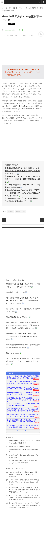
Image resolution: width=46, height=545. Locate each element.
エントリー (12, 373)
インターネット (18, 8)
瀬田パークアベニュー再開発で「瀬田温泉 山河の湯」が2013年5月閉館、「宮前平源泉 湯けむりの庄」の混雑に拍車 (23, 325)
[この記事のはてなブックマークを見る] (18, 173)
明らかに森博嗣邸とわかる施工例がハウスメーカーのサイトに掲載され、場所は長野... (22, 421)
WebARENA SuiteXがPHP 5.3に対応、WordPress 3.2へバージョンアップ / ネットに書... (23, 399)
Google (10, 211)
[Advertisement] (23, 51)
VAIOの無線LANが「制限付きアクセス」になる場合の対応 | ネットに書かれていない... (23, 410)
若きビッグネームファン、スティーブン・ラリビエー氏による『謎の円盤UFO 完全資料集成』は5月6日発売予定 (24, 490)
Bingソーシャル (35, 118)
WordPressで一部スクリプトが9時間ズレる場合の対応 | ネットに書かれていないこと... (23, 393)
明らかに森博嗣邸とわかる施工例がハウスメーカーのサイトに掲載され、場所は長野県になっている (23, 300)
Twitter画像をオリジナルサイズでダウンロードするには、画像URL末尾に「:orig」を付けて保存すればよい (23, 170)
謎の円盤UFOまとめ (14, 317)
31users (36, 384)
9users (36, 401)
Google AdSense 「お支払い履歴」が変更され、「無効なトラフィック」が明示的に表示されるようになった (23, 193)
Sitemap (9, 353)
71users (36, 379)
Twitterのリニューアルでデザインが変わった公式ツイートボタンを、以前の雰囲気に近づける (23, 179)
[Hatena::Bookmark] (23, 431)
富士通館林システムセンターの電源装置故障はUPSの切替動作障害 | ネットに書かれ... (22, 426)
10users (36, 395)
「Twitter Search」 (24, 106)
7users (36, 412)
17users (36, 390)
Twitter (18, 211)
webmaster (9, 30)
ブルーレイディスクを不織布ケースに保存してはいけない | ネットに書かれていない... (22, 382)
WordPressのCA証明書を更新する (19, 446)
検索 (23, 211)
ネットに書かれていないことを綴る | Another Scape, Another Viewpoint (23, 404)
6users (36, 423)
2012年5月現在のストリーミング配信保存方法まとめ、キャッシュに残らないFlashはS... (22, 415)
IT (10, 8)
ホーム (4, 8)
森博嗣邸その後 (12, 292)
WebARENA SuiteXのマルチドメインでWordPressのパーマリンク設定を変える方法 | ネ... (23, 388)
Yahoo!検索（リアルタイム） (16, 118)
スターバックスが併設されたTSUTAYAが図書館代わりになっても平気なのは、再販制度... (23, 377)
